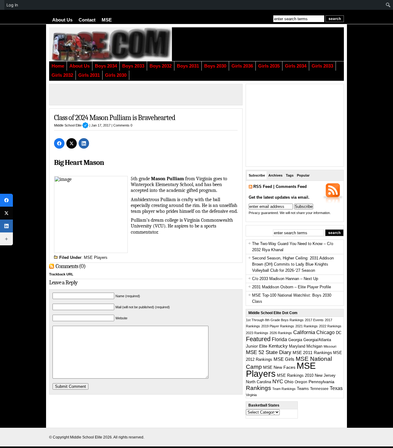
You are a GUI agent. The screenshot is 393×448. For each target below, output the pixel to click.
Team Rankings (284, 389)
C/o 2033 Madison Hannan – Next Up (285, 278)
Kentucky (278, 346)
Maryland (297, 346)
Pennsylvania (321, 381)
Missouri (330, 346)
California (304, 332)
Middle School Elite (71, 125)
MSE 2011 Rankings (312, 352)
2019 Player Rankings (277, 326)
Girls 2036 (242, 66)
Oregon (301, 382)
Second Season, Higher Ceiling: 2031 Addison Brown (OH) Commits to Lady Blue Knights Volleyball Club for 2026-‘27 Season (293, 264)
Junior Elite (256, 346)
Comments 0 (122, 125)
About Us (62, 20)
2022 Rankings (330, 326)
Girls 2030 (115, 75)
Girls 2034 (295, 66)
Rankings (258, 388)
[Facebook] (59, 143)
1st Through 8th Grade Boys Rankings (275, 320)
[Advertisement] (268, 44)
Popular (303, 175)
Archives (275, 175)
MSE (107, 20)
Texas (336, 388)
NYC (277, 381)
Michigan (314, 346)
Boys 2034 (106, 66)
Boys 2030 (215, 66)
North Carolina (258, 382)
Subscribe (257, 175)
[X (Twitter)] (71, 143)
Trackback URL (61, 274)
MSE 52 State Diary (268, 352)
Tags (290, 175)
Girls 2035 (269, 66)
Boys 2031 (188, 66)
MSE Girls (284, 359)
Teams (303, 389)
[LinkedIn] (84, 143)
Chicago (325, 332)
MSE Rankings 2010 (295, 375)
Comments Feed (291, 186)
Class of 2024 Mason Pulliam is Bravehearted (114, 117)
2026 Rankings (281, 333)
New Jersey (325, 375)
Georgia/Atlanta (317, 340)
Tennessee (319, 389)
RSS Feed (262, 186)
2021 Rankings (306, 326)
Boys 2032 (161, 66)
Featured (258, 339)
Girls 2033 (322, 66)
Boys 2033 (133, 66)
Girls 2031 (89, 75)
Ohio (289, 381)
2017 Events (314, 320)
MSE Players (95, 257)
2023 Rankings (257, 333)
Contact (87, 20)
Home (58, 66)
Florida (279, 339)
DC (338, 333)
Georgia (295, 339)
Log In (12, 4)
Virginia (251, 395)
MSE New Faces (279, 367)
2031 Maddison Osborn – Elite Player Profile (291, 287)
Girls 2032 (62, 75)
